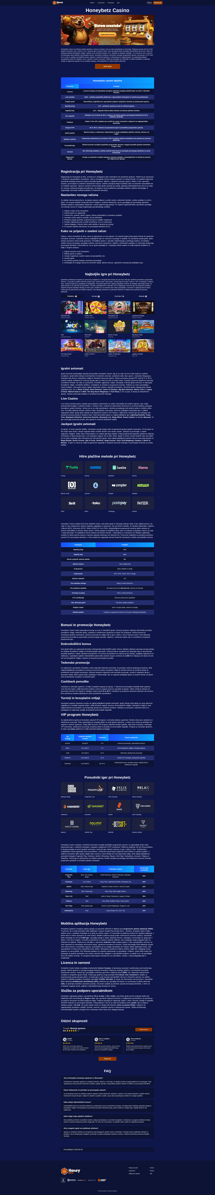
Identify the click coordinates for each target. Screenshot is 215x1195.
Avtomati (141, 296)
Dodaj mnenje (143, 1029)
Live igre (94, 296)
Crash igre (118, 296)
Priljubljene (70, 296)
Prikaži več (107, 1058)
